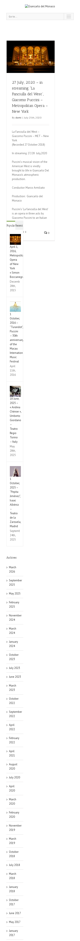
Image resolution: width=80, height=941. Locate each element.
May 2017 (14, 922)
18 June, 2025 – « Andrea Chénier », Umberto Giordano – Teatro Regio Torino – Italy (15, 420)
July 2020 (14, 777)
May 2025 (14, 593)
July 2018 (14, 865)
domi (18, 117)
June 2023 (15, 677)
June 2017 (15, 913)
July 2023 (14, 668)
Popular (11, 225)
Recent (19, 225)
